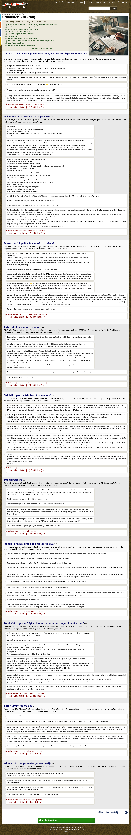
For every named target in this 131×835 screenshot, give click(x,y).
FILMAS (80, 2)
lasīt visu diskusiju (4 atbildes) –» (26, 802)
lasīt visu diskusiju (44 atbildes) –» (27, 385)
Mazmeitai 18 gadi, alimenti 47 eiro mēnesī (23, 29)
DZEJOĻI (112, 2)
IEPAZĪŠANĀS (59, 2)
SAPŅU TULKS (101, 2)
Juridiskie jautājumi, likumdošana (13, 14)
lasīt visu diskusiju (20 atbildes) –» (27, 232)
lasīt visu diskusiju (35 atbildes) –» (27, 316)
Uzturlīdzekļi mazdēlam (16, 43)
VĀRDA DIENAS (122, 2)
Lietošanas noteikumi (75, 827)
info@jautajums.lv (60, 827)
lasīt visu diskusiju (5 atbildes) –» (26, 753)
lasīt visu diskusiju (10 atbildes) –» (27, 470)
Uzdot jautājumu (50, 820)
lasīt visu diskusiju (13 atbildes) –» (27, 107)
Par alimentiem (13, 36)
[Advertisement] (111, 141)
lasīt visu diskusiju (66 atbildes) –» (27, 695)
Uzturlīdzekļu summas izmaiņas (19, 31)
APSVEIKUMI (71, 2)
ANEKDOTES (89, 2)
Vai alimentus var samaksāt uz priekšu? (21, 27)
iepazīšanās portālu (72, 830)
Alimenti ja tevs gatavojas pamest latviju (22, 45)
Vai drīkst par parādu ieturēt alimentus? (21, 34)
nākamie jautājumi (110, 812)
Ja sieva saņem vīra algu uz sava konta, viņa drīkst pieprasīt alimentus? (32, 25)
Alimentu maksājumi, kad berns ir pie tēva (22, 38)
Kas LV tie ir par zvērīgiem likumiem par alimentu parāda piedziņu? (31, 41)
